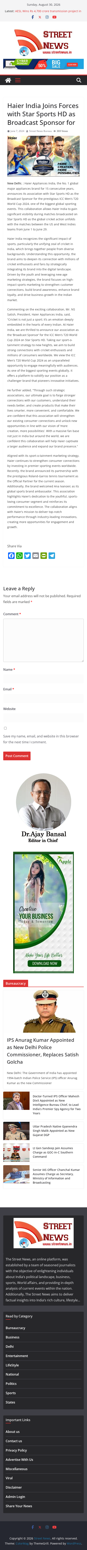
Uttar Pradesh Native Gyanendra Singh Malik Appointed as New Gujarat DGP (55, 1130)
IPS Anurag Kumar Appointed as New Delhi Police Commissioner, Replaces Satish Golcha (43, 1051)
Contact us (14, 1441)
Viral (9, 1478)
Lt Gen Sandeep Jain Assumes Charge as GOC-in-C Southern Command (53, 1152)
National (12, 1374)
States (10, 1402)
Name (9, 669)
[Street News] (8, 80)
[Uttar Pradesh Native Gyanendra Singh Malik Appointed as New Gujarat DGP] (16, 1131)
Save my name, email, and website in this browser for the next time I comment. (41, 739)
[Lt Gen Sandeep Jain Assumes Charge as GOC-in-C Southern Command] (16, 1153)
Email (8, 689)
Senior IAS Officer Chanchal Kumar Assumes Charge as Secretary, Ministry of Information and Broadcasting (56, 1176)
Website (9, 709)
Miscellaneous (17, 1469)
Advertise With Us (19, 1459)
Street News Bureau (40, 131)
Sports (11, 1393)
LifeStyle (12, 1365)
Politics (11, 1383)
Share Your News (19, 1506)
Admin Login (15, 1496)
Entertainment (17, 1356)
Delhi (10, 1346)
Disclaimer (14, 1487)
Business (12, 1337)
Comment (12, 614)
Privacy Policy (16, 1450)
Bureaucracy (15, 1328)
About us (13, 1431)
